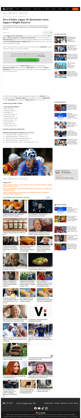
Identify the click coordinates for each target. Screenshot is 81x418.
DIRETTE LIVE (36, 9)
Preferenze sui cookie (28, 416)
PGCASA (33, 414)
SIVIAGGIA (55, 414)
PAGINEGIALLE (18, 414)
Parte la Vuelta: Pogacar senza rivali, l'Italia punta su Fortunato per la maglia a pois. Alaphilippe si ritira (28, 189)
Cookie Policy (20, 416)
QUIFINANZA (60, 414)
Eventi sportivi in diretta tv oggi (64, 178)
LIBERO (7, 414)
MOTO (47, 9)
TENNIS (53, 9)
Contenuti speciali (48, 403)
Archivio (76, 403)
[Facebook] (35, 409)
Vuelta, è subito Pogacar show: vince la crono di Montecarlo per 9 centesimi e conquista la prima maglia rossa (26, 193)
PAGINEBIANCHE (39, 414)
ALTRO (67, 9)
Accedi (75, 9)
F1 (43, 9)
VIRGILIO (12, 414)
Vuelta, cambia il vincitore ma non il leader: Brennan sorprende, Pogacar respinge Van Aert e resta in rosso (27, 185)
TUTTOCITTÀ (46, 414)
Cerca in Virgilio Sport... (24, 403)
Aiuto (35, 416)
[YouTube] (39, 409)
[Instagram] (46, 409)
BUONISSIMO (67, 414)
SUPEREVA (72, 414)
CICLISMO (15, 16)
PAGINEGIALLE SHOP (26, 414)
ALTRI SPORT (8, 16)
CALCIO (17, 9)
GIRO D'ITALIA (22, 16)
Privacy (15, 416)
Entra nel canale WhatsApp (29, 60)
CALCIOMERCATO (26, 9)
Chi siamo (6, 416)
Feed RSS (71, 403)
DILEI (51, 414)
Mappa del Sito (64, 403)
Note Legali (10, 416)
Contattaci (57, 403)
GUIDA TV (60, 9)
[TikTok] (42, 409)
